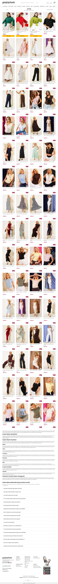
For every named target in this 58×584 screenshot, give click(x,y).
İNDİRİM (54, 6)
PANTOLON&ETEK (36, 6)
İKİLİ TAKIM (28, 6)
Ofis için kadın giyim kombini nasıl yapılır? (11, 505)
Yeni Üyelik (26, 565)
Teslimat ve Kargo (19, 566)
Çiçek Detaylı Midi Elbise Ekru (49, 213)
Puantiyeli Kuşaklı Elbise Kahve (22, 213)
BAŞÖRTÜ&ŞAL (42, 6)
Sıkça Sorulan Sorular (36, 566)
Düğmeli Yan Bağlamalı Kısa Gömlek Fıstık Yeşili (35, 32)
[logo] (8, 3)
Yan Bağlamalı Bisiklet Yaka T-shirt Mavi (22, 423)
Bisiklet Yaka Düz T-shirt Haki (21, 292)
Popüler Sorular (35, 565)
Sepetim (26, 567)
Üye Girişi (26, 566)
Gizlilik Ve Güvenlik (27, 560)
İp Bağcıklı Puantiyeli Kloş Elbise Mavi (35, 58)
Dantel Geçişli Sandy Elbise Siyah (22, 396)
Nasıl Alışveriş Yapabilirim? (37, 567)
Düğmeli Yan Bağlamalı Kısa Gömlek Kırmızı (21, 32)
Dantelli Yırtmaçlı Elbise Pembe (22, 318)
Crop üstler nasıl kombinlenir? (8, 522)
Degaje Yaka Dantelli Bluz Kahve (35, 187)
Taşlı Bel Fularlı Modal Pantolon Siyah (35, 84)
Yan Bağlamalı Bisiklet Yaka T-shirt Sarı (49, 397)
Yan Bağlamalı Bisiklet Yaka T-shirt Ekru (49, 423)
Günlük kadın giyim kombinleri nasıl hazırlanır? (11, 502)
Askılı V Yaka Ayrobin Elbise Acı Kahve (35, 136)
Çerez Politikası (27, 563)
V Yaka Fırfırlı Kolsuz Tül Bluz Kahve (48, 110)
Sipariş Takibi (18, 565)
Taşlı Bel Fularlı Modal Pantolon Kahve (22, 110)
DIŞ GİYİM (23, 6)
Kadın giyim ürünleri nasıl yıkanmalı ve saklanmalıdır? (13, 546)
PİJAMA (50, 6)
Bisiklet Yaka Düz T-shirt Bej (34, 292)
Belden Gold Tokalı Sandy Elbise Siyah (8, 266)
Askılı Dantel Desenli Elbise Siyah (49, 370)
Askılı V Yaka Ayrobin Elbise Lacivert (7, 162)
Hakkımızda (18, 560)
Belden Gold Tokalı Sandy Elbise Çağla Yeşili (22, 240)
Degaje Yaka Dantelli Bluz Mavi (22, 187)
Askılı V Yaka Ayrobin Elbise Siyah (22, 161)
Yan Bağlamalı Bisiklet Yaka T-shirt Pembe (8, 423)
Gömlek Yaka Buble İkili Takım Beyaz (49, 345)
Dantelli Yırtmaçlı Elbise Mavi (8, 318)
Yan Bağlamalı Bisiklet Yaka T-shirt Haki (35, 423)
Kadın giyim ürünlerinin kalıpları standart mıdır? (12, 491)
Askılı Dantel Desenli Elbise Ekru (35, 370)
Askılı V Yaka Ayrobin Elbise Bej (49, 135)
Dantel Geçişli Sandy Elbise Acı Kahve (8, 397)
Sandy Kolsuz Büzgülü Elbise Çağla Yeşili (21, 345)
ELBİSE (32, 6)
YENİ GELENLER (5, 6)
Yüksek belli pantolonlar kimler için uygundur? (11, 518)
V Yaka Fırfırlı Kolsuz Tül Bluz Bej (8, 135)
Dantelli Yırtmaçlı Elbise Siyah (49, 318)
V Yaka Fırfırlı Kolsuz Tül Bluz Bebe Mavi (21, 136)
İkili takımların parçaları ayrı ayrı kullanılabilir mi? (12, 525)
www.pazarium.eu (5, 571)
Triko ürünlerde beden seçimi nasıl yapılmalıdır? (12, 529)
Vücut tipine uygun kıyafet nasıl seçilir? (10, 495)
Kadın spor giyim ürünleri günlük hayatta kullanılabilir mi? (14, 539)
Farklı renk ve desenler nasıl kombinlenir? (11, 542)
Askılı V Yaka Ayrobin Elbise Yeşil (35, 161)
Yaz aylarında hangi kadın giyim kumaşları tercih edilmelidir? (14, 532)
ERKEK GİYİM (19, 6)
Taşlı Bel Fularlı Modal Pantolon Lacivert (8, 110)
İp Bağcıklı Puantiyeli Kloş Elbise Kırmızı (22, 58)
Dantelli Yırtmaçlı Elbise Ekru (48, 292)
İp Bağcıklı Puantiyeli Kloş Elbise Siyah (22, 84)
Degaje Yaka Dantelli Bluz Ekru (49, 187)
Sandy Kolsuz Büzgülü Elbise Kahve (35, 345)
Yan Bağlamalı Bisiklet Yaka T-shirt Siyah (35, 397)
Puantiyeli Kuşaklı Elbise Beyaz (8, 213)
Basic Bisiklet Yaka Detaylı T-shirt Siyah (49, 32)
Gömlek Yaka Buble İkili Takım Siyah (22, 371)
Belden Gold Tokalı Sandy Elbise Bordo (8, 240)
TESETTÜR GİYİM (10, 6)
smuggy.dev (21, 577)
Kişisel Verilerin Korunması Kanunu (29, 562)
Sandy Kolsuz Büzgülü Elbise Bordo (7, 345)
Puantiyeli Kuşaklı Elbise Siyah (35, 213)
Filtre (7, 9)
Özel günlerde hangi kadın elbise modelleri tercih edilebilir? (14, 508)
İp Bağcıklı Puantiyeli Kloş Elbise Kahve (8, 58)
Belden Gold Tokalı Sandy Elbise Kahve (35, 240)
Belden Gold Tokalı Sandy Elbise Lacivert (49, 240)
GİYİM (15, 6)
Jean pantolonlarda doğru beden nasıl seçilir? (12, 515)
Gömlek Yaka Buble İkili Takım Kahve (8, 371)
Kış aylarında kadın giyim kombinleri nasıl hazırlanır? (13, 535)
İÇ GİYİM (47, 6)
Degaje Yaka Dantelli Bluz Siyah (49, 161)
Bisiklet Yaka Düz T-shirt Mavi (8, 292)
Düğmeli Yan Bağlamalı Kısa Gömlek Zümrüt (7, 32)
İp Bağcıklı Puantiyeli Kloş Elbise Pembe (49, 58)
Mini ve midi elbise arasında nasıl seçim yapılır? (12, 512)
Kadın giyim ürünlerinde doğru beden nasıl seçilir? (12, 488)
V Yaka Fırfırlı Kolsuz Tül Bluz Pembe (35, 110)
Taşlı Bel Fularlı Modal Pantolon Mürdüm (49, 84)
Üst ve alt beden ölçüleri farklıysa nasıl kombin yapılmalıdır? (14, 498)
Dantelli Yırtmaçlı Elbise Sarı (35, 318)
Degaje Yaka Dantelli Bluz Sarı (8, 187)
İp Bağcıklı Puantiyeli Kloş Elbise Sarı (8, 84)
